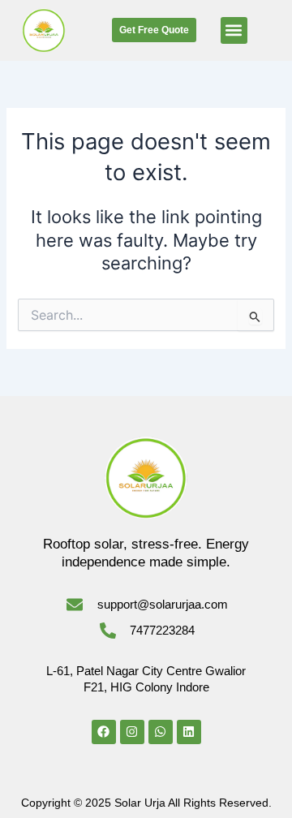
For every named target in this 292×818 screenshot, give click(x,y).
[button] (234, 30)
